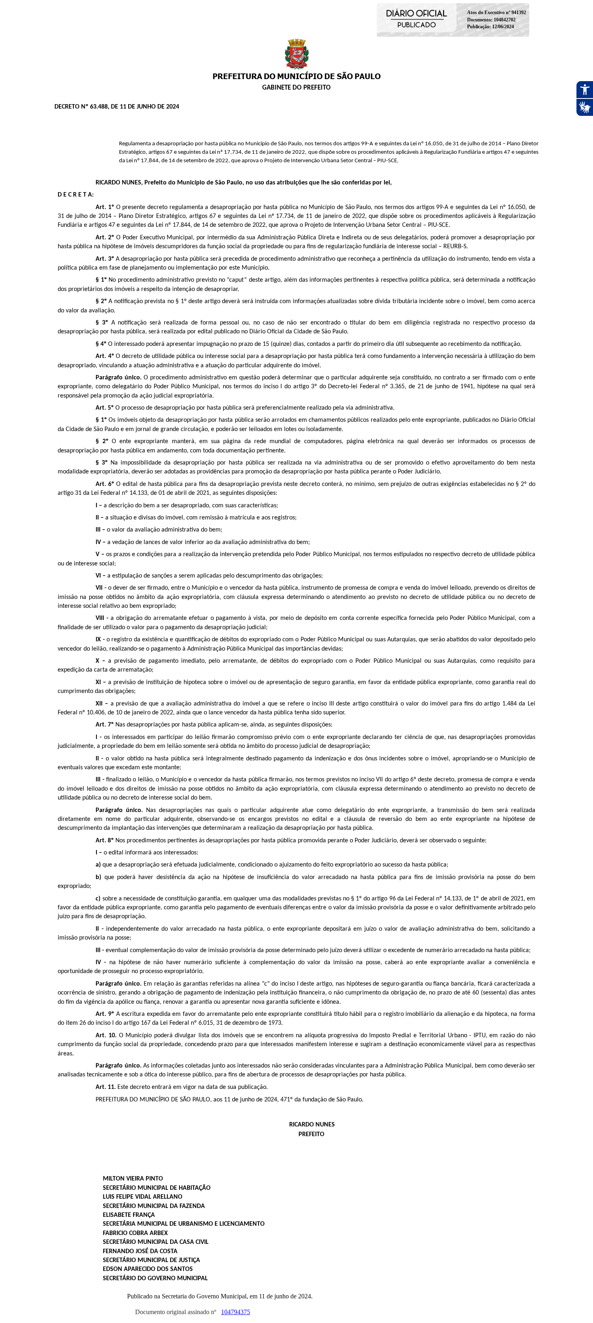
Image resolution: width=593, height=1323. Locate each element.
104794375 (235, 1311)
